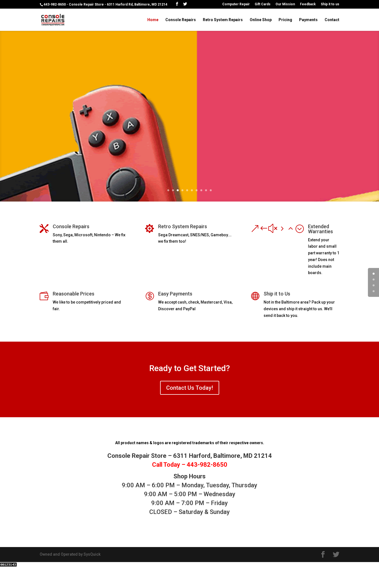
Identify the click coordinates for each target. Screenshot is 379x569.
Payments (308, 20)
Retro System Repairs (223, 20)
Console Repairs (180, 20)
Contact (332, 20)
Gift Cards (263, 4)
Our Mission (285, 4)
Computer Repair (236, 4)
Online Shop (261, 20)
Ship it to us (330, 4)
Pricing (285, 20)
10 (211, 190)
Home (152, 20)
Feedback (308, 4)
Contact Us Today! (189, 387)
